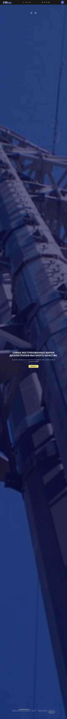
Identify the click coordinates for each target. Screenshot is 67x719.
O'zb (26, 2)
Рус (23, 2)
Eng (29, 2)
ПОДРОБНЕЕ (33, 366)
